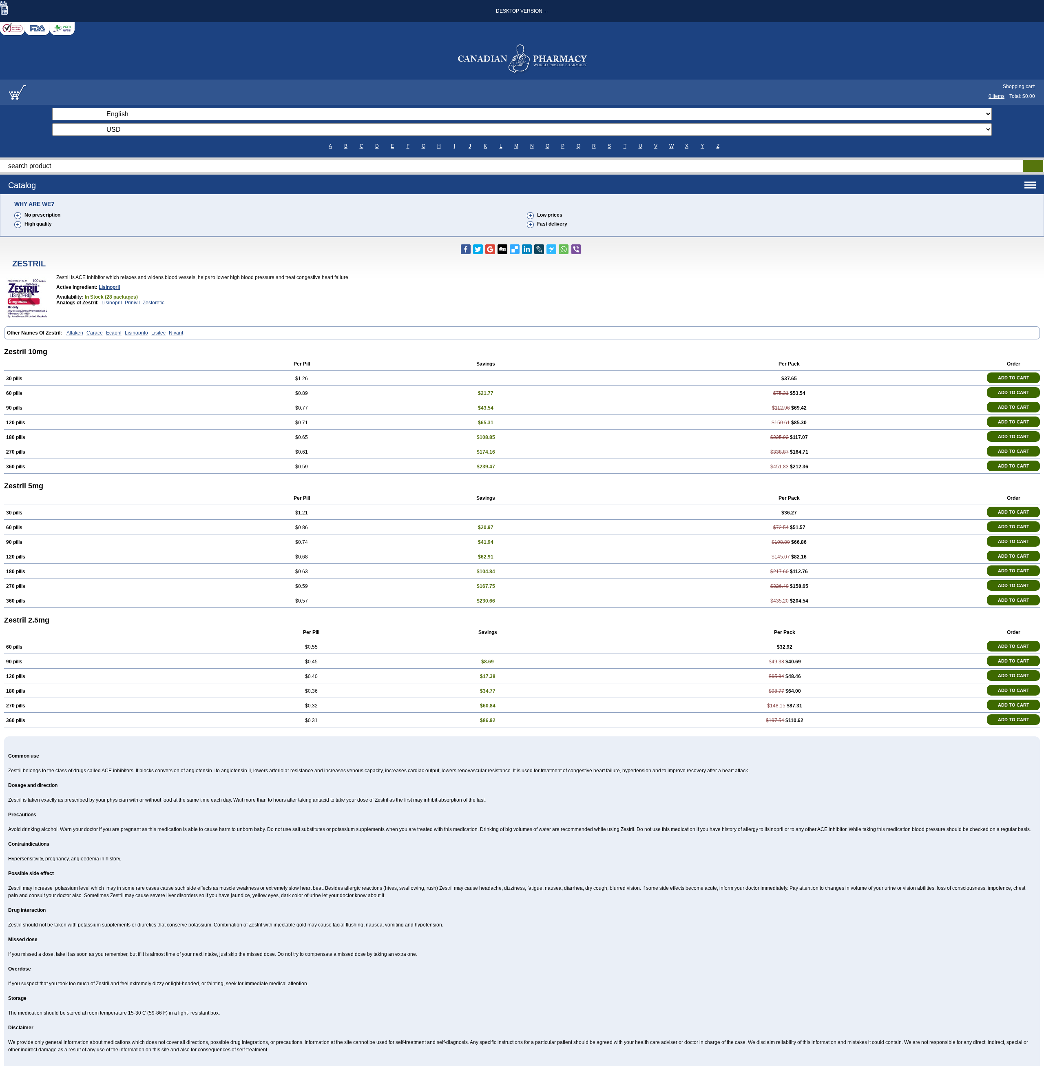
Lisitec (158, 333)
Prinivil (132, 303)
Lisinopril (109, 287)
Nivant (176, 333)
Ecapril (114, 333)
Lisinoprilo (136, 333)
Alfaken (74, 333)
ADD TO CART (1013, 377)
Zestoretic (153, 303)
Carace (94, 333)
